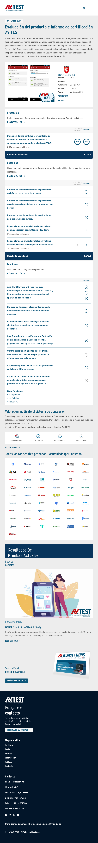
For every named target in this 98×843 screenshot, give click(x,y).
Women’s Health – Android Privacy (23, 627)
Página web (63, 96)
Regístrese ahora (15, 680)
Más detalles (11, 447)
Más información (14, 122)
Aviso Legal (55, 824)
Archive (61, 100)
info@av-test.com (18, 798)
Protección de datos (39, 824)
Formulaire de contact (17, 730)
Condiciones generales (16, 824)
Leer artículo (11, 641)
